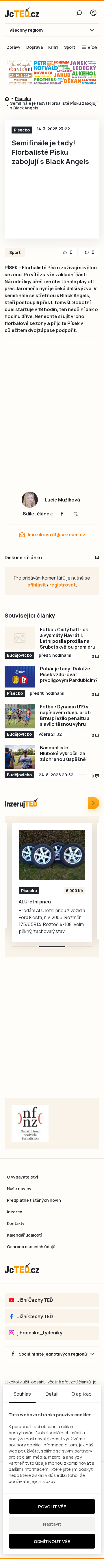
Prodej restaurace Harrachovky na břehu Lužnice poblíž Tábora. (44, 907)
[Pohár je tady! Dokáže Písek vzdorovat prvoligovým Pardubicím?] (20, 677)
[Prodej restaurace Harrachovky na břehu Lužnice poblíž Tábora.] (52, 855)
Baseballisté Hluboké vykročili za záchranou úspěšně (63, 753)
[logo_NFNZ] (30, 1123)
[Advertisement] (52, 421)
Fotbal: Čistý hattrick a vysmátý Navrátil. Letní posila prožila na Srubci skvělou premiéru (67, 638)
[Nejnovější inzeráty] (93, 803)
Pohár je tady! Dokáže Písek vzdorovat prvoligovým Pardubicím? (69, 674)
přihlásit (36, 585)
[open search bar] (79, 13)
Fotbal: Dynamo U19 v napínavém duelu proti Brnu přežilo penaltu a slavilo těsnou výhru (65, 715)
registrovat (62, 585)
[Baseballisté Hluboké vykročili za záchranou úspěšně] (20, 757)
